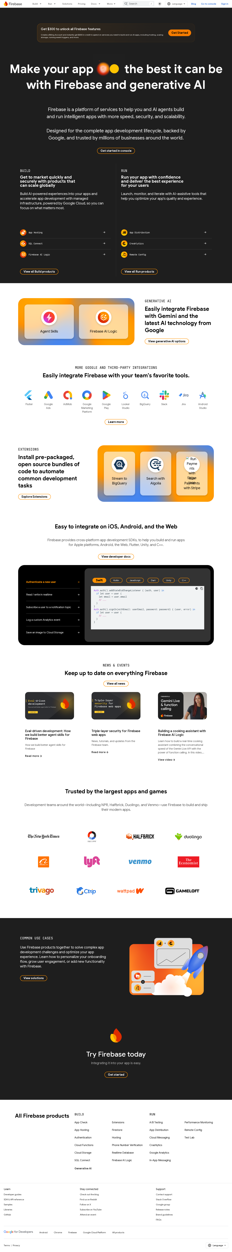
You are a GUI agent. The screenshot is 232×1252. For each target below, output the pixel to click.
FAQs (158, 1219)
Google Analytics (159, 1152)
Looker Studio (126, 406)
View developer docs (116, 556)
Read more (32, 756)
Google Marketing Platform (87, 408)
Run (50, 3)
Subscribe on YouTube (90, 1209)
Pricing (81, 3)
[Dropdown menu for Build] (41, 4)
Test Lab (189, 1137)
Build (35, 3)
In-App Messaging (160, 1160)
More (110, 3)
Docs (94, 3)
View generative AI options (166, 341)
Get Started (179, 33)
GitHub (7, 1214)
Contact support (164, 1194)
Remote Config (193, 1130)
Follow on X (85, 1204)
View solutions (34, 978)
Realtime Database (123, 1152)
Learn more (116, 422)
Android (43, 1232)
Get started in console (116, 151)
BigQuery (145, 404)
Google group (163, 1204)
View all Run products (139, 271)
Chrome (58, 1232)
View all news (116, 683)
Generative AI (83, 1168)
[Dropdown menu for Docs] (100, 4)
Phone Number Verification (127, 1145)
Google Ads (48, 406)
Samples (8, 1204)
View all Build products (39, 271)
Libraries (8, 1209)
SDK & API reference (14, 1199)
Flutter (29, 404)
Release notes (163, 1209)
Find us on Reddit (88, 1199)
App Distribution (158, 1130)
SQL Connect (82, 1160)
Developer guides (12, 1194)
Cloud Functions (83, 1145)
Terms (7, 1245)
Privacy (16, 1245)
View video (165, 759)
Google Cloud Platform (94, 1232)
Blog (193, 3)
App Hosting (81, 1130)
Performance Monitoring (198, 1122)
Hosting (116, 1137)
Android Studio (203, 406)
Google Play (106, 406)
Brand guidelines (164, 1214)
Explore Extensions (34, 496)
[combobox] (138, 4)
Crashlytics (155, 1145)
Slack (164, 404)
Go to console (208, 3)
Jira (183, 404)
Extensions (118, 1122)
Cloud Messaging (159, 1137)
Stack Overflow (163, 1199)
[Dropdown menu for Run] (55, 4)
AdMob (67, 404)
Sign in (224, 3)
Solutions (67, 3)
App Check (80, 1122)
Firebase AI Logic (122, 1160)
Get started (116, 1074)
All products (118, 1232)
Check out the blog (89, 1194)
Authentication (83, 1137)
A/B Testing (156, 1122)
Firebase (72, 1232)
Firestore (117, 1130)
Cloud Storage (82, 1152)
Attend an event (88, 1214)
